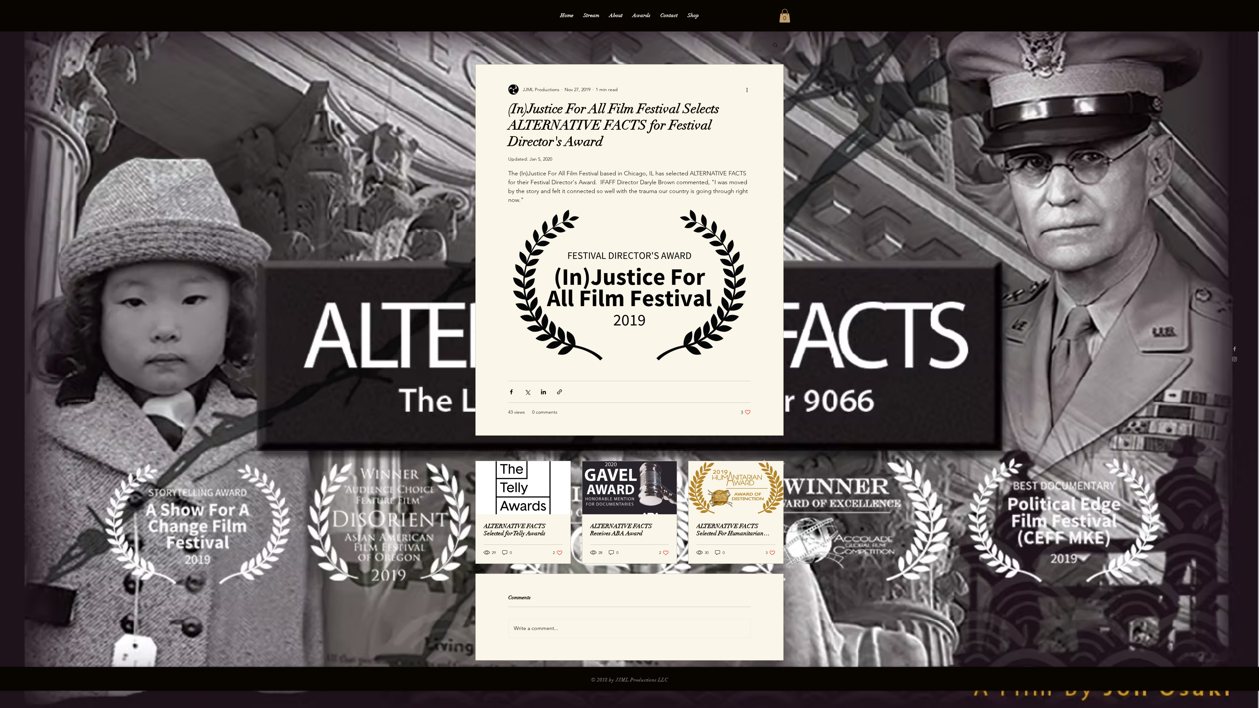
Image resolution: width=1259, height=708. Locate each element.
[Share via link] (559, 392)
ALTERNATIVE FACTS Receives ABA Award (621, 529)
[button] (784, 16)
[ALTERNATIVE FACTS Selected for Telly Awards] (523, 487)
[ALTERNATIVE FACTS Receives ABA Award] (629, 487)
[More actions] (747, 89)
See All (776, 449)
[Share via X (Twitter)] (527, 392)
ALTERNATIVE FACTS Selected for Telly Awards (515, 529)
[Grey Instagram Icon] (1234, 359)
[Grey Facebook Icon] (1234, 349)
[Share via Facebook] (511, 392)
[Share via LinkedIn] (543, 392)
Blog (480, 44)
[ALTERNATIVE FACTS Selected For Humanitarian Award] (736, 487)
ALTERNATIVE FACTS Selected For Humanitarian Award (730, 529)
